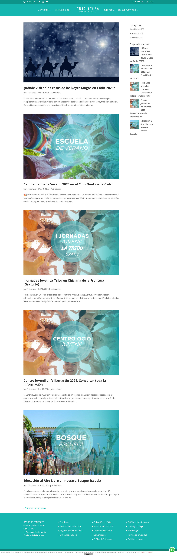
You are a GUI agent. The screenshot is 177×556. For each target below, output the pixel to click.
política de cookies (147, 552)
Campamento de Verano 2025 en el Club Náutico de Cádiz (68, 184)
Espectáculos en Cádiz (104, 526)
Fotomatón (135, 33)
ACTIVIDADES (44, 10)
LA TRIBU (150, 2)
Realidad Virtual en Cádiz (70, 526)
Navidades (55, 92)
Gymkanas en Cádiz (68, 535)
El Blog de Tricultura (103, 539)
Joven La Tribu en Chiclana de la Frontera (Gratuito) (63, 282)
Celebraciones (100, 535)
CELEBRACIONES (62, 10)
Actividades (56, 189)
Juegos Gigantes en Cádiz (70, 530)
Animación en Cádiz (102, 522)
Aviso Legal (133, 530)
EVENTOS (108, 10)
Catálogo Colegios (136, 526)
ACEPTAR (88, 554)
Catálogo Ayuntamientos (139, 522)
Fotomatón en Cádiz (103, 530)
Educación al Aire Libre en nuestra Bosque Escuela (62, 480)
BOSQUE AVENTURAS (127, 10)
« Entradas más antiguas (34, 508)
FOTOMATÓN (138, 2)
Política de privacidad (137, 535)
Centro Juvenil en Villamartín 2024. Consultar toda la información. (64, 382)
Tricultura (31, 92)
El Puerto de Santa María (34, 532)
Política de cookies (136, 539)
